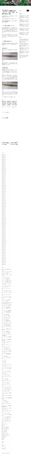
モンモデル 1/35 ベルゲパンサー (6, 421)
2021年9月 (3, 244)
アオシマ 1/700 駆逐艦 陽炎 (6, 281)
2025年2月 (3, 182)
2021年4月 (3, 252)
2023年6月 (3, 212)
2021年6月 (3, 249)
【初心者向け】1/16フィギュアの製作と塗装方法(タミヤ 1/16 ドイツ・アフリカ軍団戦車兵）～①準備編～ (24, 33)
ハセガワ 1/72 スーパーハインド (6, 384)
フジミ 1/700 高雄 (4, 401)
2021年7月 (3, 247)
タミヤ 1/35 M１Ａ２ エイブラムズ (6, 326)
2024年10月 (3, 188)
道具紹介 (3, 437)
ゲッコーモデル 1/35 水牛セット (6, 294)
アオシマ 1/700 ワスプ (5, 277)
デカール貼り (3, 361)
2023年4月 (3, 215)
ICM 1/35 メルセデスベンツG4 (6, 271)
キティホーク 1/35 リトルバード (6, 288)
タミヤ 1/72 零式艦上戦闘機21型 (6, 353)
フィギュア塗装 (4, 400)
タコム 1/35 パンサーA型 (5, 306)
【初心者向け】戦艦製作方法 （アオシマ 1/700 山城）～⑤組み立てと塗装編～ (9, 103)
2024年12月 (3, 185)
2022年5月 (3, 232)
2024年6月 (3, 194)
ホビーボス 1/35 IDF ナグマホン (6, 403)
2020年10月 (3, 261)
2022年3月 (3, 235)
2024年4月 (3, 197)
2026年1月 (3, 165)
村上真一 (24, 46)
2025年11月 (3, 168)
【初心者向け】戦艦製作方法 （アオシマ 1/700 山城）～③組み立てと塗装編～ (4, 103)
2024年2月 (3, 200)
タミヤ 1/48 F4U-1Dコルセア (6, 349)
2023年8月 (3, 209)
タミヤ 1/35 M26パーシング (6, 323)
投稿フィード (3, 445)
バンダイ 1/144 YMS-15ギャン (6, 388)
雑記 (2, 439)
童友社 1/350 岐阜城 (5, 428)
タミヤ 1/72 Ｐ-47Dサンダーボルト (6, 357)
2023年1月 (3, 220)
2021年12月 (3, 240)
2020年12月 (3, 258)
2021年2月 (3, 255)
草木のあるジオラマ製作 (5, 434)
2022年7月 (3, 229)
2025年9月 (3, 171)
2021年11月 (3, 241)
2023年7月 (3, 211)
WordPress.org (4, 448)
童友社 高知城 (4, 431)
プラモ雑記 (5, 3)
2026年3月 (3, 162)
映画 (2, 425)
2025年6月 (3, 176)
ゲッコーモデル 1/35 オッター (6, 290)
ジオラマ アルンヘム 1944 (5, 299)
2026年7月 (3, 156)
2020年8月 (3, 264)
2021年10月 (3, 243)
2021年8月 (3, 246)
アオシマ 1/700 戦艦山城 (6, 112)
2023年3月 (3, 217)
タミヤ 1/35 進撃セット (5, 348)
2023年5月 (3, 214)
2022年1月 (3, 238)
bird (7, 9)
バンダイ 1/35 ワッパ (5, 391)
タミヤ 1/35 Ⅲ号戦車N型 (5, 331)
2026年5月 (3, 159)
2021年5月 (3, 250)
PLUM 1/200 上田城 (5, 273)
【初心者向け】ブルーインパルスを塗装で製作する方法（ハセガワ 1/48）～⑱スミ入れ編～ (24, 48)
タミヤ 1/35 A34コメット (5, 317)
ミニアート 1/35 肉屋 (5, 418)
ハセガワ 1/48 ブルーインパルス (6, 376)
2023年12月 (3, 203)
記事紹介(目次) (3, 436)
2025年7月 (3, 174)
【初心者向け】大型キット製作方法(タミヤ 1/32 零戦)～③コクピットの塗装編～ (24, 56)
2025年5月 (3, 177)
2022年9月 (3, 226)
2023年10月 (3, 206)
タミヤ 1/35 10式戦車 (5, 314)
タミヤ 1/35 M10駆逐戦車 (5, 320)
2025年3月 (3, 180)
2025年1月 (3, 183)
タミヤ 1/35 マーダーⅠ (5, 346)
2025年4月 (3, 179)
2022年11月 (3, 223)
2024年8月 (3, 191)
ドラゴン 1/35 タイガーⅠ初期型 (6, 368)
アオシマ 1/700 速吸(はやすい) (6, 280)
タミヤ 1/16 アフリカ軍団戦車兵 (6, 310)
